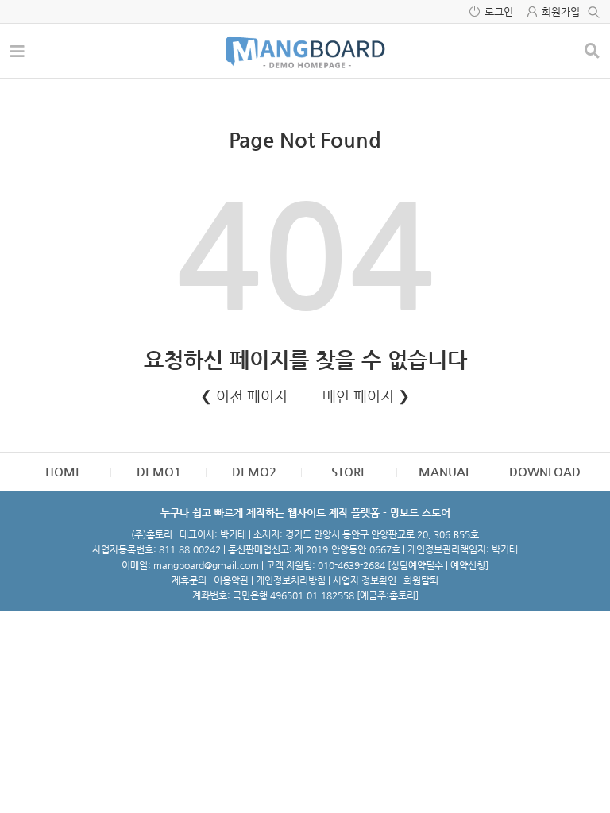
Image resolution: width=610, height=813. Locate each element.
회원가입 (561, 11)
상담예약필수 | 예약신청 (438, 565)
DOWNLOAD (545, 471)
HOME (64, 471)
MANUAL (445, 471)
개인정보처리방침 (291, 580)
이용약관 (231, 580)
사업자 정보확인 (364, 580)
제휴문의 (189, 580)
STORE (349, 471)
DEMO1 (159, 471)
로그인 (499, 11)
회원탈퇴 (420, 580)
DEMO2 (254, 471)
